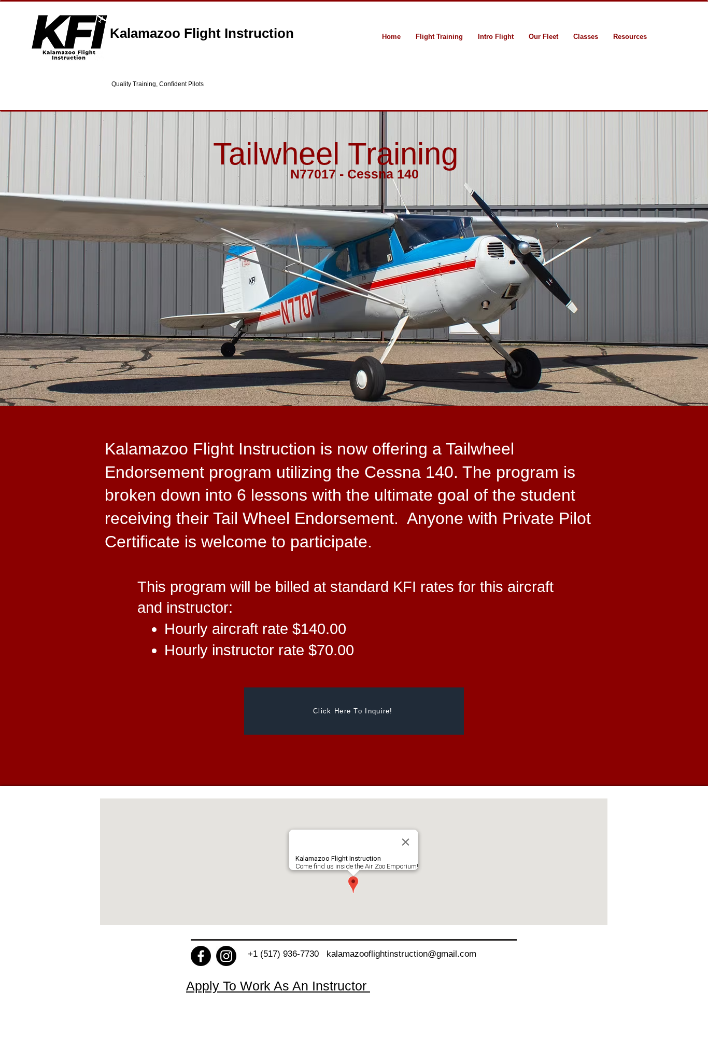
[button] (439, 36)
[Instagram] (226, 956)
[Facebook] (201, 956)
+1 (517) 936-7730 (287, 954)
